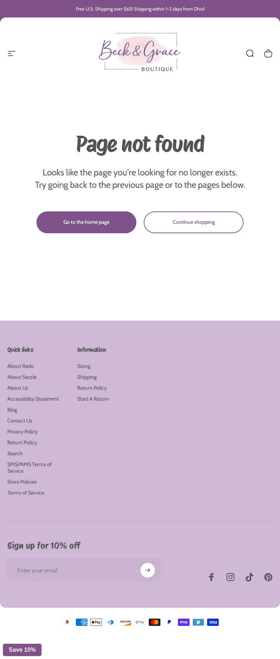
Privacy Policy (22, 431)
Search (15, 453)
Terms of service (151, 646)
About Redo (20, 366)
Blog (12, 409)
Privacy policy (124, 646)
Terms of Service (25, 492)
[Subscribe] (147, 570)
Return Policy (22, 442)
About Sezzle (21, 377)
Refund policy (98, 646)
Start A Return (93, 399)
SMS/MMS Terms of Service (29, 467)
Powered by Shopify (172, 635)
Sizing (83, 366)
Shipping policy (180, 646)
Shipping (87, 377)
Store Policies (22, 482)
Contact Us (19, 420)
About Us (17, 388)
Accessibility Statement (33, 399)
